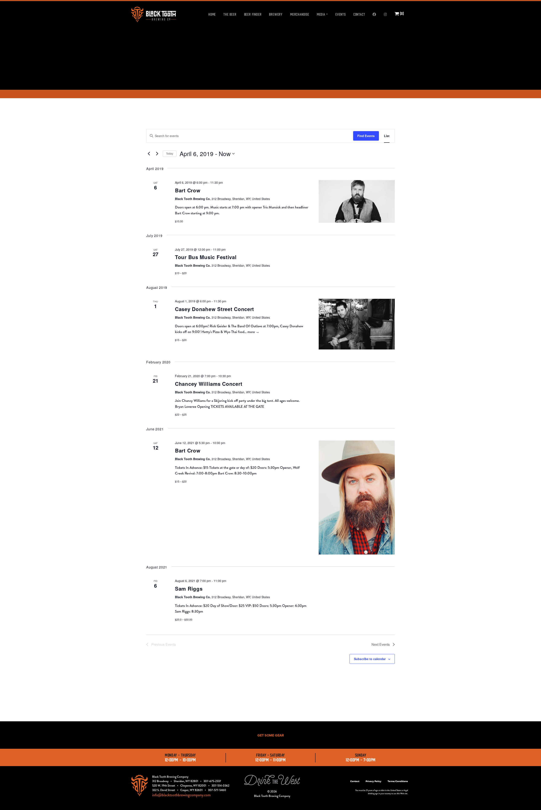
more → (253, 331)
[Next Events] (157, 153)
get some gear (270, 735)
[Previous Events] (148, 153)
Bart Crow (187, 190)
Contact (354, 781)
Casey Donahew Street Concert (214, 309)
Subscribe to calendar (370, 659)
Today (169, 153)
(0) (401, 13)
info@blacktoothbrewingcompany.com (181, 795)
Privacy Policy (373, 781)
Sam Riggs (188, 588)
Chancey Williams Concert (208, 383)
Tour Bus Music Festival (206, 257)
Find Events (366, 136)
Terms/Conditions (398, 781)
